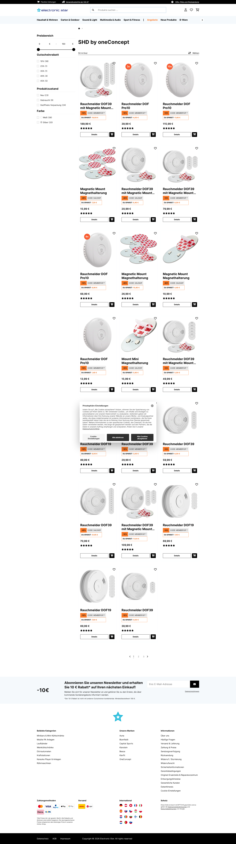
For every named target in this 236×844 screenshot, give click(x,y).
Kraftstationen (43, 755)
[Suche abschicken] (93, 9)
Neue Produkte (169, 20)
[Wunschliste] (191, 10)
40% (44, 76)
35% (43, 71)
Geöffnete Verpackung (53, 105)
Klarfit (122, 755)
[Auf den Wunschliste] (114, 63)
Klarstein (123, 747)
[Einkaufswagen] (197, 10)
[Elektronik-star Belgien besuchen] (140, 816)
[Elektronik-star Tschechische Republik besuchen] (130, 811)
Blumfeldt (123, 739)
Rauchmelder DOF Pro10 (135, 106)
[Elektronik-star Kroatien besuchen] (120, 816)
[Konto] (185, 10)
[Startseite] (81, 28)
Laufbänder (42, 743)
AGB (54, 838)
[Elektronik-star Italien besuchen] (140, 805)
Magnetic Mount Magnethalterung (93, 191)
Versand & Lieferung (170, 743)
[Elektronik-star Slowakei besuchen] (125, 811)
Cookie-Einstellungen (171, 790)
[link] (97, 80)
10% (44, 61)
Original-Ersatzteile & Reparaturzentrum (179, 775)
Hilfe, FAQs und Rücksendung (187, 2)
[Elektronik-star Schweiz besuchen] (130, 805)
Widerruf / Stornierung (171, 759)
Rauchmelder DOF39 (137, 444)
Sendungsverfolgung (170, 751)
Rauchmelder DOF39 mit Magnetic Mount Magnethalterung (96, 106)
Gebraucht (46, 100)
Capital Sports (126, 743)
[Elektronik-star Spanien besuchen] (120, 811)
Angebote (152, 20)
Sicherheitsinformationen (172, 767)
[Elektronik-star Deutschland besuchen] (120, 805)
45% (44, 81)
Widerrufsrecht (168, 763)
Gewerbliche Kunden (170, 783)
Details (94, 134)
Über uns (165, 735)
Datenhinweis (167, 787)
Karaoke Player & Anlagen (49, 759)
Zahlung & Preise (168, 747)
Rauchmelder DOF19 (95, 444)
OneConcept (125, 759)
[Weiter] (202, 20)
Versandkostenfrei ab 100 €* (77, 2)
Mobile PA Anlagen (45, 739)
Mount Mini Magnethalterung (135, 361)
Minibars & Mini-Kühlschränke (50, 735)
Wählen (195, 53)
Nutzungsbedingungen (168, 809)
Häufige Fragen (168, 739)
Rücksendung (167, 755)
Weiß (47, 117)
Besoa (122, 751)
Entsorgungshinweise (170, 779)
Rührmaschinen (44, 763)
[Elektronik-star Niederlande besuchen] (120, 822)
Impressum (65, 838)
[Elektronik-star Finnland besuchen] (135, 816)
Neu (44, 95)
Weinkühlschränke (45, 747)
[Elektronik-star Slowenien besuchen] (130, 822)
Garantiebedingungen (171, 771)
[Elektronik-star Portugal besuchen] (125, 822)
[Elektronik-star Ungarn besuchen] (135, 811)
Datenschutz (43, 838)
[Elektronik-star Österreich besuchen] (125, 805)
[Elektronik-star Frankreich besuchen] (135, 805)
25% (43, 66)
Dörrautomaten (44, 751)
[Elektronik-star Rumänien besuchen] (125, 816)
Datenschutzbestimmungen (177, 807)
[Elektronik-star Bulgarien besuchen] (130, 816)
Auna (121, 735)
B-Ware (184, 20)
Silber (47, 122)
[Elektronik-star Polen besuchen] (140, 811)
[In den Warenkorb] (111, 134)
